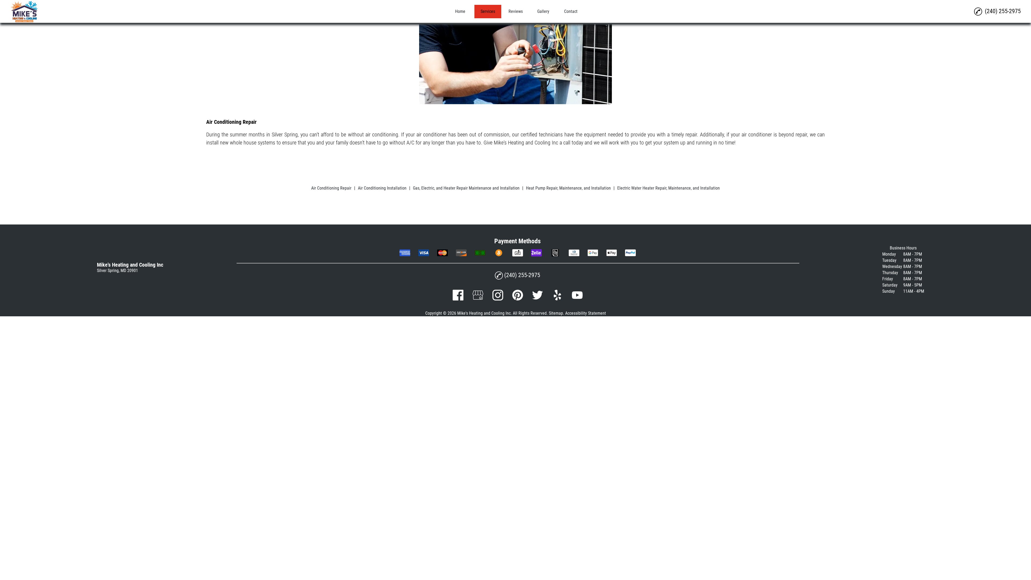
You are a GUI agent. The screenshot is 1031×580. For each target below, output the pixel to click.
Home (460, 11)
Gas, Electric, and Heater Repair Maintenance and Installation (466, 188)
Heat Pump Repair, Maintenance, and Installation (568, 188)
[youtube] (577, 299)
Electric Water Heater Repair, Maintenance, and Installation (668, 188)
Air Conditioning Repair (331, 188)
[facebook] (458, 299)
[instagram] (497, 299)
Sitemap (556, 313)
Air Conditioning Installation (382, 188)
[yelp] (557, 299)
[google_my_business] (478, 299)
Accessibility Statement (585, 313)
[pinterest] (517, 299)
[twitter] (537, 299)
